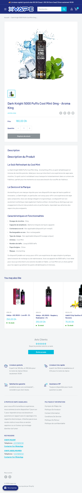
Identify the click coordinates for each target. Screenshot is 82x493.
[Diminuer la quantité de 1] (18, 128)
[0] (76, 9)
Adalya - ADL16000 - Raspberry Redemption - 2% (47, 316)
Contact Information (52, 413)
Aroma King (12, 113)
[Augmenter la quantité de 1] (29, 128)
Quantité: (11, 128)
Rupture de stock (23, 136)
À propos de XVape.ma (53, 406)
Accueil (6, 17)
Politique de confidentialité (55, 423)
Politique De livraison (53, 409)
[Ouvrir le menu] (5, 9)
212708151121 (19, 454)
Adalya (9, 312)
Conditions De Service (53, 416)
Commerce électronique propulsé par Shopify (19, 486)
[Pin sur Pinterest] (64, 113)
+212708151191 (18, 443)
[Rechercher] (64, 9)
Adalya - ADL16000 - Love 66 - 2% (18, 315)
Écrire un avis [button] (41, 352)
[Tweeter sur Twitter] (68, 113)
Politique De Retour (52, 420)
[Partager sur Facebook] (60, 113)
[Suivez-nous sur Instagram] (9, 476)
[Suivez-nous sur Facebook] (5, 476)
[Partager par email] (72, 113)
